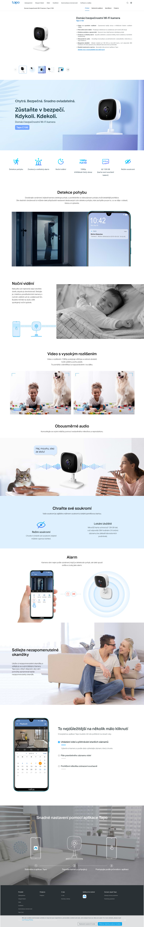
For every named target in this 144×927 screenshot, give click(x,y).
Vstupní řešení (22, 899)
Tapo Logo (16, 2)
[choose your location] (131, 3)
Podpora (42, 895)
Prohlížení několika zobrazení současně (79, 766)
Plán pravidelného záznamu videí (76, 755)
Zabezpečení (21, 895)
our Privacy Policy (27, 920)
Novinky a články (65, 899)
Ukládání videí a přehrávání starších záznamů (84, 741)
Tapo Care (21, 912)
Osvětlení (20, 905)
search (127, 3)
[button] (68, 70)
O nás (62, 895)
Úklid (19, 902)
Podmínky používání (109, 899)
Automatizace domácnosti (25, 909)
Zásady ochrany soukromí (111, 895)
